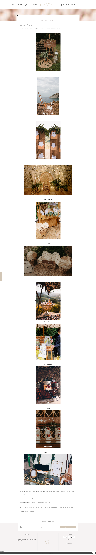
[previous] (36, 53)
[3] (44, 157)
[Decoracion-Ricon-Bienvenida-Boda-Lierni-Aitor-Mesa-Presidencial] (48, 52)
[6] (49, 446)
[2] (44, 113)
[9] (52, 113)
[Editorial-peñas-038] (48, 96)
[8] (51, 113)
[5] (48, 446)
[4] (47, 446)
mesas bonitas (33, 508)
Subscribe (1, 276)
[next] (60, 53)
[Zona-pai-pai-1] (48, 261)
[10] (52, 157)
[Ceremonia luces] (48, 180)
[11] (53, 157)
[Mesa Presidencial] (17, 15)
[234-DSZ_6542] (48, 220)
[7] (51, 69)
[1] (44, 69)
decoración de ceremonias (25, 508)
